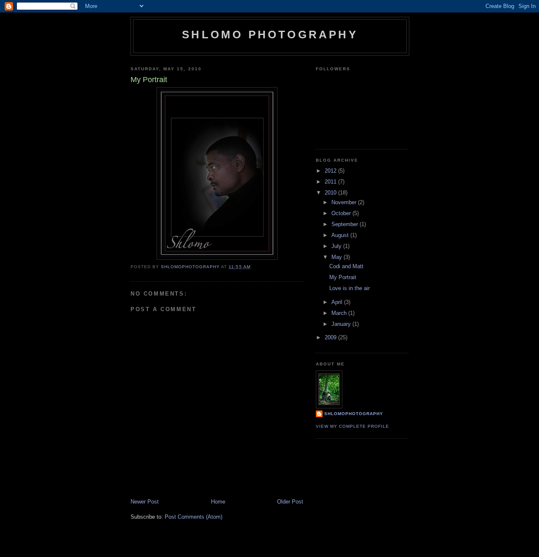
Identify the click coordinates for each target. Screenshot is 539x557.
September (345, 224)
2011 (331, 182)
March (339, 313)
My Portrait (342, 277)
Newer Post (145, 501)
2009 (331, 337)
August (340, 235)
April (337, 302)
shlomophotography (353, 413)
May (337, 257)
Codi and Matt (346, 266)
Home (218, 501)
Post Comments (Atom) (193, 517)
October (341, 213)
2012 (331, 171)
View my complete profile (352, 426)
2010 (331, 192)
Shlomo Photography (270, 34)
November (344, 202)
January (341, 324)
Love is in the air (349, 288)
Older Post (290, 501)
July (337, 246)
